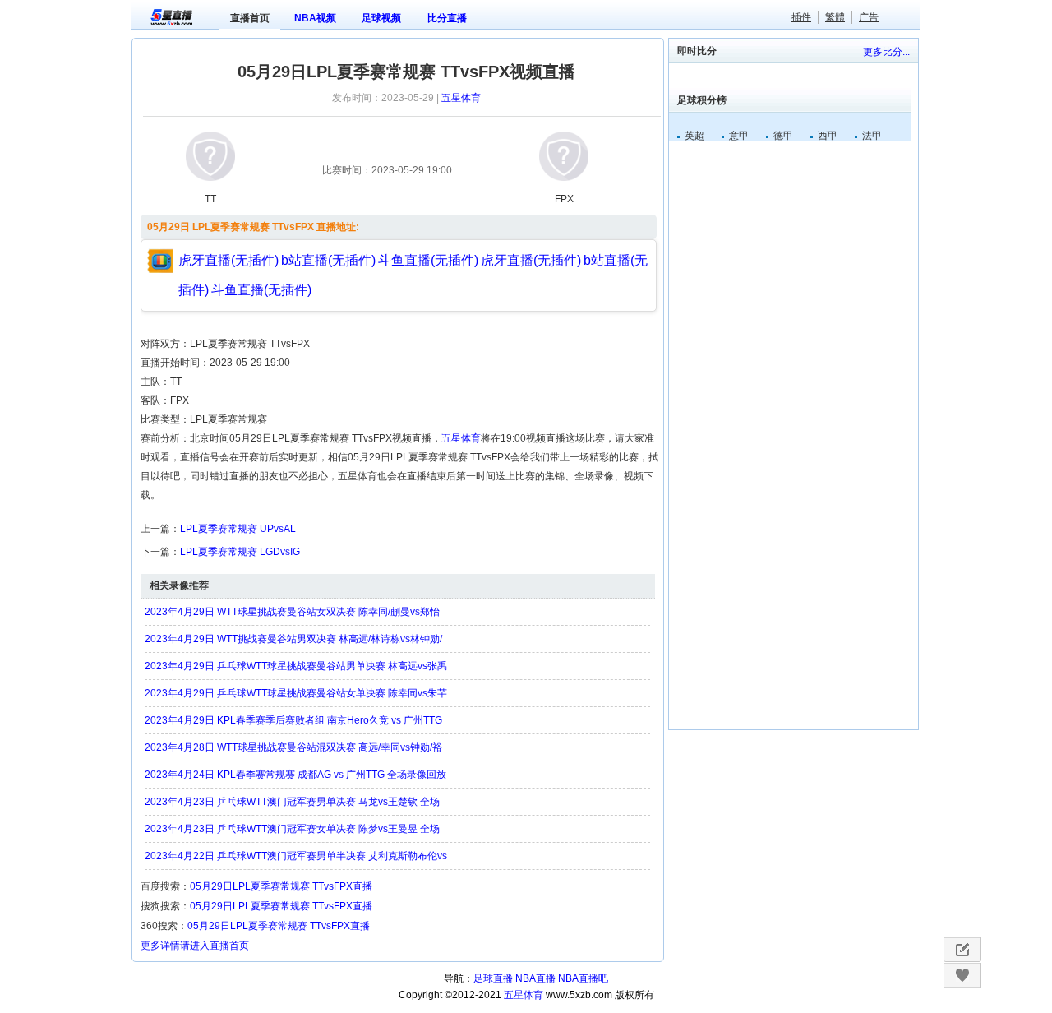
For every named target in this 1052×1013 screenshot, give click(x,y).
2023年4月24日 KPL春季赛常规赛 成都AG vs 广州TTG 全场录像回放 (295, 774)
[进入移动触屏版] (962, 949)
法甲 (872, 135)
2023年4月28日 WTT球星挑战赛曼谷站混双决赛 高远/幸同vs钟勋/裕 (293, 747)
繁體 (835, 17)
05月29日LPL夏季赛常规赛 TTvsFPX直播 (281, 886)
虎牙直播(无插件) (228, 260)
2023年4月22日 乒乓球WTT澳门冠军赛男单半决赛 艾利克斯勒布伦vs (296, 856)
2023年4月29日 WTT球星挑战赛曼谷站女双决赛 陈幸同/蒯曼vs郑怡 (292, 612)
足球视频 (381, 18)
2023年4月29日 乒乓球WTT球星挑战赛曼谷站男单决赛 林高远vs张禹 (296, 666)
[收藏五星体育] (962, 975)
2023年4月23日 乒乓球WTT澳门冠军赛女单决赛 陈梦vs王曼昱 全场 (292, 829)
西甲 (827, 135)
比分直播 (447, 18)
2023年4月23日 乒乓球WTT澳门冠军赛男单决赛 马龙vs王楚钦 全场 (292, 801)
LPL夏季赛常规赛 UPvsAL (238, 528)
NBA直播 (535, 978)
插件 (801, 17)
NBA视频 (315, 18)
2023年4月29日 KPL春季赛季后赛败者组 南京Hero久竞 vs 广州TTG (293, 720)
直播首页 (250, 18)
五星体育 (461, 98)
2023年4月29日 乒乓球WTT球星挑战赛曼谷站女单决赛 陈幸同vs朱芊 (296, 693)
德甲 (783, 135)
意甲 (739, 135)
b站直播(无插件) (328, 260)
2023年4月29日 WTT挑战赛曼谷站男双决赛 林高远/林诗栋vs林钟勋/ (293, 639)
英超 (694, 135)
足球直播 (493, 978)
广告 (869, 17)
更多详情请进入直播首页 (195, 945)
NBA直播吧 (583, 978)
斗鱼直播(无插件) (428, 260)
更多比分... (886, 52)
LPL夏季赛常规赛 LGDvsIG (240, 551)
